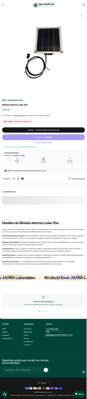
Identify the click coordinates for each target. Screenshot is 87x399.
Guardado (5, 335)
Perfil (4, 329)
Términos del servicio (40, 395)
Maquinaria (28, 332)
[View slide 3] (45, 311)
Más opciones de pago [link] (43, 142)
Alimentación (29, 342)
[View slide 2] (42, 311)
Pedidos (5, 332)
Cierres (26, 338)
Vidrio (26, 335)
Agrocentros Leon (15, 100)
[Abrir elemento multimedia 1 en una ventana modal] (81, 15)
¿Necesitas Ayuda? (78, 178)
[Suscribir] (46, 370)
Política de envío (52, 395)
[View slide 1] (39, 311)
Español (43, 383)
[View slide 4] (47, 311)
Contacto (27, 345)
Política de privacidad (28, 395)
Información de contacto (64, 395)
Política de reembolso (15, 395)
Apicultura (27, 329)
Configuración (7, 338)
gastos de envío (19, 115)
